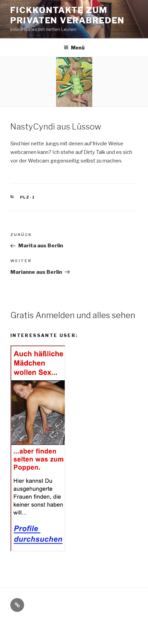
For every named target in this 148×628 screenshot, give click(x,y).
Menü (78, 48)
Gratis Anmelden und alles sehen (72, 315)
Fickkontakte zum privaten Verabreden (67, 15)
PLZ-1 (27, 197)
